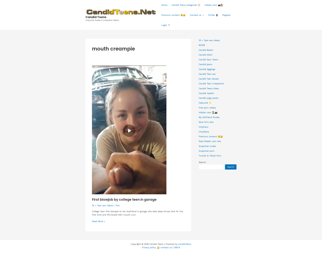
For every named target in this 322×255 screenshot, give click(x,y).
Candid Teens (96, 17)
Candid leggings (207, 69)
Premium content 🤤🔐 (173, 15)
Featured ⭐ (205, 103)
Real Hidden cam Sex (210, 141)
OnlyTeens (204, 131)
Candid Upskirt (206, 93)
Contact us (195, 15)
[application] (202, 15)
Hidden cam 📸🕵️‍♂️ (214, 5)
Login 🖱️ (165, 25)
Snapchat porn (206, 151)
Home (164, 5)
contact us (166, 247)
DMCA (177, 247)
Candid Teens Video (209, 88)
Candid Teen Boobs (209, 79)
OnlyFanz (203, 127)
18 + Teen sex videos (102, 205)
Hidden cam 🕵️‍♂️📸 (208, 112)
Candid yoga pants (208, 98)
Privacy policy (149, 247)
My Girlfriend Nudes (209, 117)
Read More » (98, 221)
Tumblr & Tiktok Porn (210, 155)
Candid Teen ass (207, 74)
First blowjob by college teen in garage (124, 199)
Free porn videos (207, 107)
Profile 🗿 (213, 15)
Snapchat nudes (207, 146)
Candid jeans (205, 64)
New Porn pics (206, 122)
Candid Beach (206, 50)
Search (202, 162)
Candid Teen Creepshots (211, 83)
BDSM (202, 45)
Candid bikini (205, 55)
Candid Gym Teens (208, 59)
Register (226, 15)
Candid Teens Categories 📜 (186, 5)
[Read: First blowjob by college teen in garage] (129, 129)
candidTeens (184, 244)
